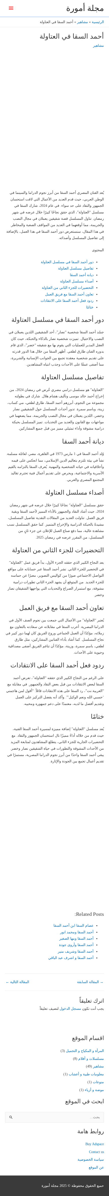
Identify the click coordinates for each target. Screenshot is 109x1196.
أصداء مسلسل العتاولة (77, 281)
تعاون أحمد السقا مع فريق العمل (69, 294)
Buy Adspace (94, 1144)
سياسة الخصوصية (91, 1159)
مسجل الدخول (70, 1009)
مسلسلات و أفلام (91, 1059)
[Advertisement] (54, 128)
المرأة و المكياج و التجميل (85, 1051)
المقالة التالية (17, 982)
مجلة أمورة (85, 8)
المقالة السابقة (90, 982)
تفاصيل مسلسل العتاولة (76, 268)
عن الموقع (96, 1167)
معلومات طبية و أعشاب (86, 1074)
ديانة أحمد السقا (82, 275)
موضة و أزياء (94, 1090)
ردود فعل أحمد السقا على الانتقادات (67, 301)
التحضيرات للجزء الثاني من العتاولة (68, 288)
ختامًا (90, 307)
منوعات (98, 1082)
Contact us (96, 1152)
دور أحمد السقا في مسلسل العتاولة (67, 262)
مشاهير (98, 46)
